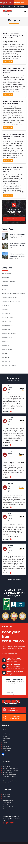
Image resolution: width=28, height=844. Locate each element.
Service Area (6, 734)
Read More (7, 61)
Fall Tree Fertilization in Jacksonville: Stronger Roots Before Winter (13, 36)
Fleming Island (7, 809)
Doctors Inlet (6, 811)
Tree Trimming (6, 361)
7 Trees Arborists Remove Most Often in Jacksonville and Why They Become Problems (17, 254)
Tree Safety (5, 353)
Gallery (5, 736)
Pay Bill (5, 744)
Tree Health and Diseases (9, 333)
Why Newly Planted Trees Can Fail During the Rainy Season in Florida (14, 70)
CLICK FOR (6, 2)
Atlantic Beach (7, 802)
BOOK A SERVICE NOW (14, 219)
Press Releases (7, 748)
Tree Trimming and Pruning (9, 365)
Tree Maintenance (7, 337)
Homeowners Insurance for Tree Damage (13, 293)
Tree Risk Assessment (9, 783)
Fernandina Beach (8, 807)
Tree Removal (5, 345)
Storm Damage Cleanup (10, 781)
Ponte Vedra (6, 796)
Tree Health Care (7, 772)
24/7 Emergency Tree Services (11, 770)
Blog (4, 740)
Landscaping (5, 305)
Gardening (5, 285)
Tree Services (5, 357)
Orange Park (6, 805)
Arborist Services (6, 273)
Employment (6, 746)
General (4, 289)
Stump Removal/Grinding (10, 776)
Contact (5, 742)
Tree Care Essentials (7, 325)
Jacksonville (6, 794)
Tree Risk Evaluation (7, 349)
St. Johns (5, 798)
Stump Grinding (6, 321)
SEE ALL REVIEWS (13, 579)
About (4, 732)
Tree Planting (5, 341)
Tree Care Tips (6, 329)
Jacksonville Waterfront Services (11, 301)
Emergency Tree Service (9, 281)
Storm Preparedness (7, 317)
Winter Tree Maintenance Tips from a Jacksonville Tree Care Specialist (13, 136)
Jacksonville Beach (8, 800)
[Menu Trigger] (25, 12)
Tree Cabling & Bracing (9, 774)
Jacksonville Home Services (9, 297)
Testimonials (6, 738)
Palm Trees (5, 309)
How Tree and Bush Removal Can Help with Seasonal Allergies (13, 169)
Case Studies (5, 277)
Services (5, 730)
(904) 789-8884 (14, 212)
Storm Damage (6, 313)
